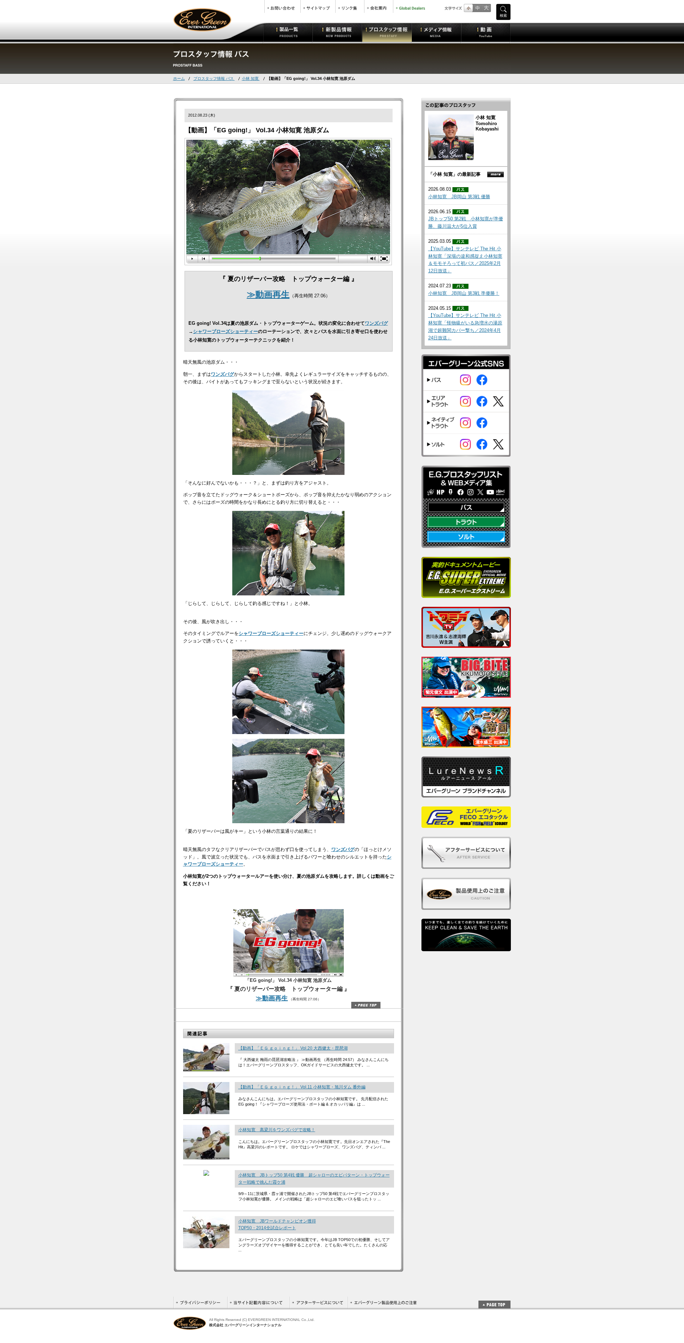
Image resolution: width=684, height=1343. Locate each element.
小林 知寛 (251, 78)
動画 (485, 32)
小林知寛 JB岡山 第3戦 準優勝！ (463, 293)
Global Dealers (411, 6)
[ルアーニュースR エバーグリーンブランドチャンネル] (466, 793)
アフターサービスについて (319, 1302)
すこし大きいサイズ (477, 8)
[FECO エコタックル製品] (466, 823)
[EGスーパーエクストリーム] (466, 593)
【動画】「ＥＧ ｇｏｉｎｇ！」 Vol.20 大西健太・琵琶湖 (293, 1048)
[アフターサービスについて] (466, 864)
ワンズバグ (376, 323)
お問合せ (282, 6)
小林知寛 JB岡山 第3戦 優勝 (459, 196)
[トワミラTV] (466, 643)
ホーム (179, 78)
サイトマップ (318, 6)
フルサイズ (486, 8)
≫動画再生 (268, 294)
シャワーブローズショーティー (225, 331)
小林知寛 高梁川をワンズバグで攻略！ (276, 1129)
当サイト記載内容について (258, 1302)
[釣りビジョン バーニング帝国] (466, 743)
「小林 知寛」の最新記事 (454, 174)
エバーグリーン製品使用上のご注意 (383, 1302)
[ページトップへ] (494, 1300)
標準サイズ (468, 8)
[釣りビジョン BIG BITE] (466, 693)
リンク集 (350, 6)
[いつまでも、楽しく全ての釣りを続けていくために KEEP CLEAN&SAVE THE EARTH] (466, 947)
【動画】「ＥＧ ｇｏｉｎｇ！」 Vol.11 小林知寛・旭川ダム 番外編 (302, 1087)
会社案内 (378, 6)
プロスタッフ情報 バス (214, 78)
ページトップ (365, 1005)
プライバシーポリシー (200, 1302)
